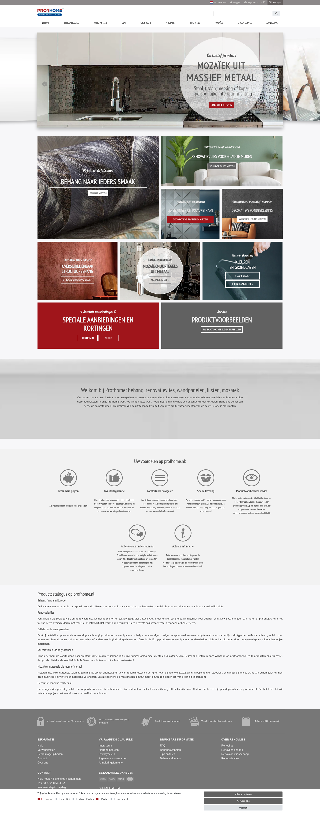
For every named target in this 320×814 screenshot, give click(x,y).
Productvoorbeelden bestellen (222, 329)
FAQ (162, 745)
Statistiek (65, 799)
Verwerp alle (243, 800)
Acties (108, 338)
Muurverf (171, 22)
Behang (45, 22)
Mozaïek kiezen (221, 105)
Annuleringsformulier (111, 762)
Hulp (40, 745)
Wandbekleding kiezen (252, 219)
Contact (42, 758)
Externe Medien (86, 799)
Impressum (105, 745)
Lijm (124, 22)
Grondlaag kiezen (242, 284)
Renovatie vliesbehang (235, 754)
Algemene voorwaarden (113, 758)
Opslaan (243, 807)
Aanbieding (272, 22)
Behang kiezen (98, 193)
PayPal (104, 799)
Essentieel (48, 799)
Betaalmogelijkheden (50, 754)
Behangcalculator (170, 758)
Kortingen (88, 338)
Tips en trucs (167, 754)
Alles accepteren (243, 794)
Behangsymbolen (170, 749)
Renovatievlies (71, 22)
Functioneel (122, 799)
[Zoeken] (276, 13)
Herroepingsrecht (109, 749)
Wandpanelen (100, 22)
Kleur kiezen (242, 275)
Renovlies (227, 745)
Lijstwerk (195, 22)
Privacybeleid (107, 754)
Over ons (43, 762)
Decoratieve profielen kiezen (190, 219)
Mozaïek (219, 22)
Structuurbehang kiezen (77, 279)
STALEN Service (245, 22)
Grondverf (145, 22)
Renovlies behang (232, 749)
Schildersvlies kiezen (221, 166)
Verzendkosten (46, 749)
